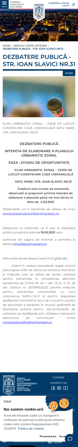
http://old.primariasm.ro (30, 244)
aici (65, 258)
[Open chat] (70, 439)
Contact (58, 377)
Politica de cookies (31, 428)
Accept (63, 436)
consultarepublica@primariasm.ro (31, 213)
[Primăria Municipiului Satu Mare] (39, 12)
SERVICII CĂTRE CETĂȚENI (30, 45)
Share (69, 73)
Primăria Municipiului (17, 4)
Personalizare (48, 436)
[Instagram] (58, 388)
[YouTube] (64, 388)
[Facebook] (52, 388)
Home (7, 45)
